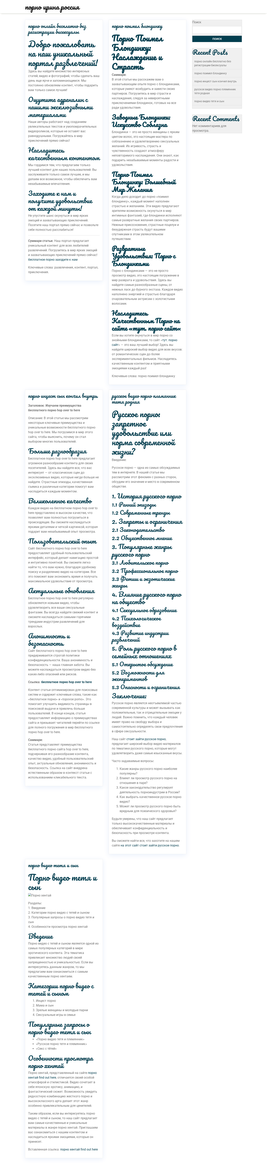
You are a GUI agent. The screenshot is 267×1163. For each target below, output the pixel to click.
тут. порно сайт (155, 327)
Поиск (196, 22)
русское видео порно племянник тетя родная (144, 398)
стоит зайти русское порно (146, 739)
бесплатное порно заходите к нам (53, 259)
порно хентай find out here (79, 1149)
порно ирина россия (52, 7)
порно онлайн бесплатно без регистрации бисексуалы (57, 28)
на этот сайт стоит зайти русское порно (150, 845)
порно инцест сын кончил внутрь (63, 395)
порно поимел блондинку (137, 25)
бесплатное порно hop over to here (66, 682)
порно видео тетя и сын (53, 865)
